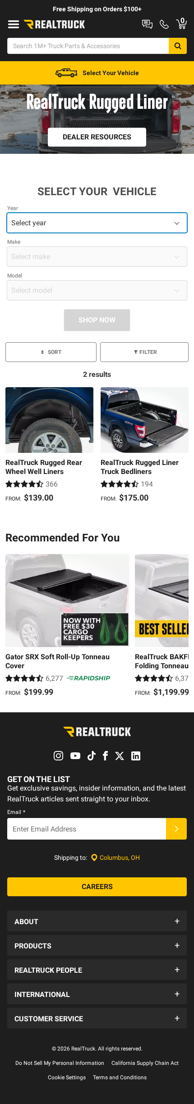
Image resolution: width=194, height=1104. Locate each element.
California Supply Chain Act (145, 1063)
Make (13, 242)
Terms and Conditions (120, 1077)
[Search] (178, 46)
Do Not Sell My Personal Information (59, 1063)
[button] (97, 921)
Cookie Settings (67, 1077)
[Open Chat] (147, 24)
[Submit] (176, 829)
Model (14, 276)
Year (12, 208)
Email (16, 812)
